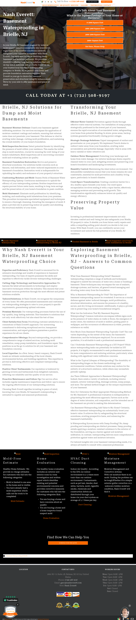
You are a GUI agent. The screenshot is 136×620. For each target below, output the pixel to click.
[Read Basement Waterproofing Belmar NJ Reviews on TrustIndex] (10, 600)
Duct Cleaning (85, 505)
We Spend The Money (43, 619)
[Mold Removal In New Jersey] (125, 612)
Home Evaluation (51, 518)
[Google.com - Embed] (23, 584)
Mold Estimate (17, 501)
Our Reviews (92, 1)
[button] (68, 556)
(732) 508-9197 (71, 580)
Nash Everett (70, 586)
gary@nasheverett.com (71, 583)
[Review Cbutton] (10, 612)
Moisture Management (118, 496)
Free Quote (106, 1)
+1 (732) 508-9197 (76, 1)
